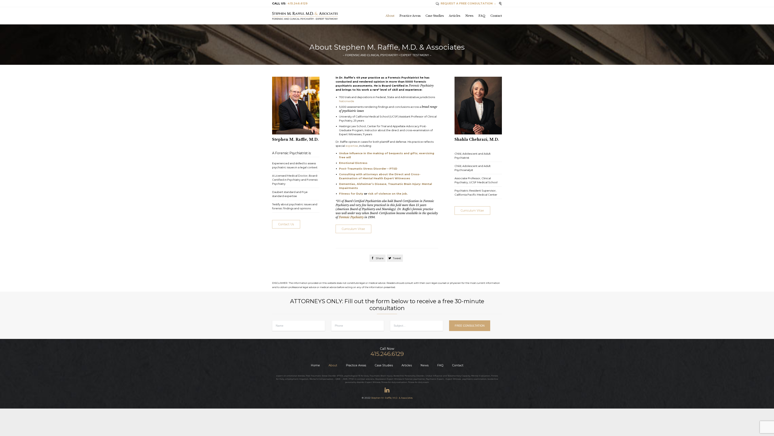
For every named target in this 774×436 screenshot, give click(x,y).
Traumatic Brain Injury (381, 375)
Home (315, 365)
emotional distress (296, 375)
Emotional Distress (353, 163)
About (333, 365)
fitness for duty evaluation (394, 382)
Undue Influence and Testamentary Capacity (447, 375)
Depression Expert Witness (388, 379)
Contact (457, 365)
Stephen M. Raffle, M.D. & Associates (392, 397)
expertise (351, 145)
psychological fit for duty (356, 375)
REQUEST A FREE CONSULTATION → (466, 3)
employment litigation (296, 379)
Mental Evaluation (480, 375)
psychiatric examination (474, 379)
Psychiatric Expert (435, 379)
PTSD (340, 375)
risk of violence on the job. (388, 193)
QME (338, 379)
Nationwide (346, 101)
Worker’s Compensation (321, 379)
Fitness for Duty (351, 193)
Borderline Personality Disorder (408, 375)
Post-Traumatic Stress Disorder (321, 375)
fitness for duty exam (418, 382)
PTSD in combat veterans (361, 379)
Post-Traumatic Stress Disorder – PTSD (368, 168)
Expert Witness (453, 379)
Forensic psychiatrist (415, 379)
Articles (407, 365)
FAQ (440, 365)
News (424, 365)
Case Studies (384, 365)
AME (345, 379)
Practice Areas (356, 365)
